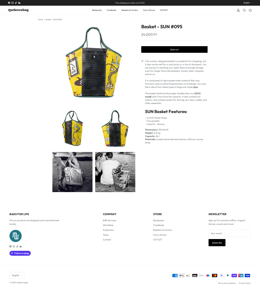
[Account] (238, 10)
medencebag (22, 282)
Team (106, 234)
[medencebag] (18, 10)
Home (40, 19)
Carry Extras (149, 10)
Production (108, 229)
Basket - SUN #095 (54, 19)
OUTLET (164, 10)
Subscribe (217, 242)
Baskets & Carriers (130, 10)
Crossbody (111, 10)
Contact (107, 239)
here (195, 87)
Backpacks (97, 10)
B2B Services (109, 220)
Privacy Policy (245, 283)
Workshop (108, 225)
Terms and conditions (227, 283)
